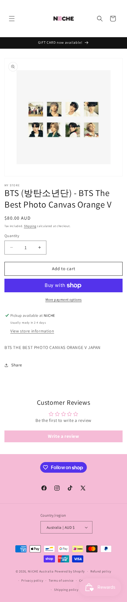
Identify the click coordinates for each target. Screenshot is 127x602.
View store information (32, 331)
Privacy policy (32, 580)
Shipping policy (66, 590)
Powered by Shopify (70, 571)
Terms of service (61, 580)
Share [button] (16, 365)
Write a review (63, 436)
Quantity (11, 235)
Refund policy (100, 571)
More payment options (63, 299)
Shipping (30, 226)
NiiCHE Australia (41, 571)
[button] (11, 18)
